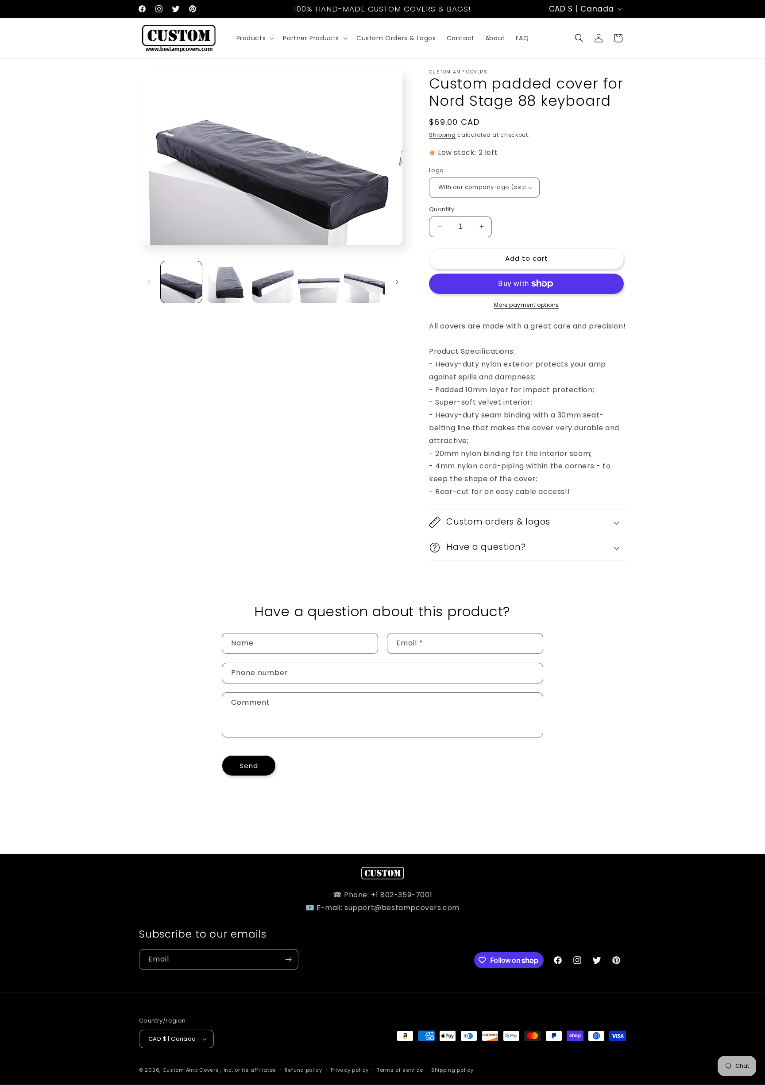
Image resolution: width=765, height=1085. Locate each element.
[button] (254, 38)
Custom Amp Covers (190, 1069)
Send (249, 765)
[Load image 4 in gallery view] (318, 281)
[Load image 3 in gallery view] (273, 281)
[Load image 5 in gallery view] (364, 281)
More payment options (526, 305)
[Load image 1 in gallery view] (181, 281)
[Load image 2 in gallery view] (226, 281)
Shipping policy (452, 1069)
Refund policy (303, 1069)
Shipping (442, 135)
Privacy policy (350, 1069)
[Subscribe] (288, 959)
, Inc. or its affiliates (248, 1069)
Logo (436, 170)
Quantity (441, 209)
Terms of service (400, 1069)
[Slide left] (148, 282)
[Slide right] (397, 282)
